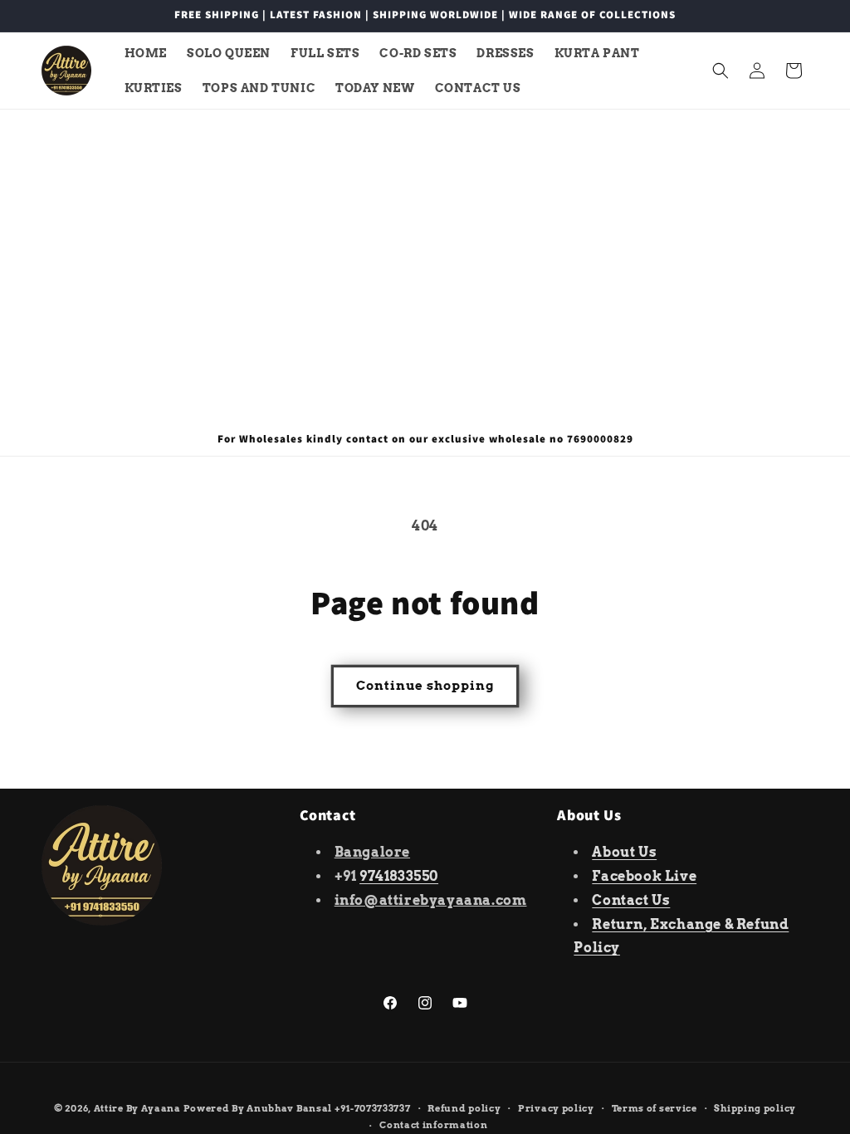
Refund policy (464, 1108)
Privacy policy (556, 1108)
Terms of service (654, 1108)
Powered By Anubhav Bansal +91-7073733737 (297, 1108)
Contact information (433, 1125)
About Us (624, 852)
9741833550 (398, 876)
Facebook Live (644, 876)
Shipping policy (755, 1108)
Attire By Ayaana (137, 1108)
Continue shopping (425, 685)
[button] (720, 70)
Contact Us (631, 900)
